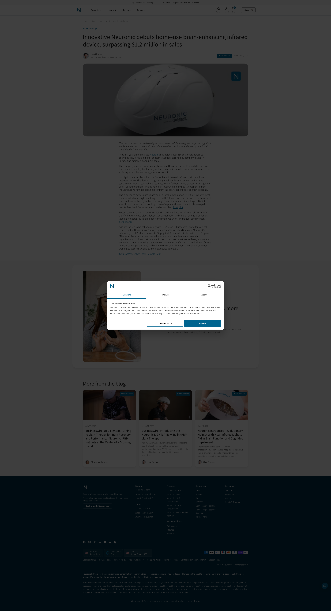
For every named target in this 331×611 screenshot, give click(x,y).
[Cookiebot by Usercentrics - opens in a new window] (209, 286)
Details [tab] (165, 295)
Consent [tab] (127, 295)
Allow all (202, 323)
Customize (163, 323)
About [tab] (204, 295)
